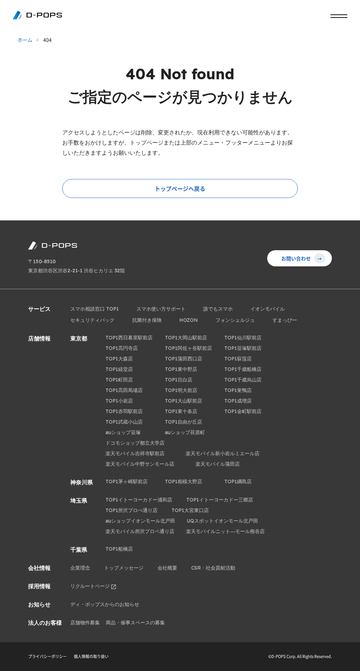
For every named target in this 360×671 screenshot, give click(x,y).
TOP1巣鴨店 (238, 390)
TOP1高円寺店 (121, 348)
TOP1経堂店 (119, 369)
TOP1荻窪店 (238, 359)
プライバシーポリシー (47, 656)
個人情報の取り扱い (91, 656)
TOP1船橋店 (119, 549)
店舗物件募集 (85, 622)
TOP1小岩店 (119, 401)
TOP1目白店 (178, 380)
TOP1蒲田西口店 (183, 359)
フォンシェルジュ (235, 320)
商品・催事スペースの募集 (135, 622)
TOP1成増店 (238, 401)
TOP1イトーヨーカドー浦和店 (138, 500)
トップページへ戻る (180, 188)
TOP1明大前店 (181, 390)
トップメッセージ (123, 568)
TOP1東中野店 (181, 369)
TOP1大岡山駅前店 (186, 337)
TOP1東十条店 (181, 411)
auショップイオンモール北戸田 (140, 521)
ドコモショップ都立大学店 (135, 443)
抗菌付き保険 (147, 320)
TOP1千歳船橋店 (243, 369)
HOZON (188, 320)
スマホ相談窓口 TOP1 (94, 309)
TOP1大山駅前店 (183, 401)
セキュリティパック (92, 320)
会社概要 (167, 568)
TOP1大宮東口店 (190, 510)
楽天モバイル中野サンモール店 (139, 464)
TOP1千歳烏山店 (243, 380)
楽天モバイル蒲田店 (217, 464)
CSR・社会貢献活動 (213, 568)
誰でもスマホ (218, 309)
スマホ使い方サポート (161, 309)
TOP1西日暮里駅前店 (129, 337)
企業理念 (80, 568)
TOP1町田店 (119, 380)
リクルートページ (90, 586)
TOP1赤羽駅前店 (124, 411)
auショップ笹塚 (123, 432)
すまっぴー (284, 320)
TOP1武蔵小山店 (124, 422)
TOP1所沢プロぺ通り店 (131, 510)
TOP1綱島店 (238, 481)
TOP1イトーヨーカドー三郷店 (219, 500)
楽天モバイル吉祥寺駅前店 (135, 453)
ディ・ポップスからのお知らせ (104, 604)
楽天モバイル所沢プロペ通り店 (139, 531)
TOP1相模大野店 (183, 481)
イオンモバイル (267, 309)
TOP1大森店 (119, 359)
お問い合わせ (301, 258)
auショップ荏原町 (185, 432)
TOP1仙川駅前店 (243, 337)
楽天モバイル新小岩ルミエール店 (222, 453)
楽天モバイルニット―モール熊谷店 (225, 531)
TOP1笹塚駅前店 (243, 348)
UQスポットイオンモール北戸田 (222, 521)
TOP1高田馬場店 (124, 390)
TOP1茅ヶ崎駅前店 (126, 481)
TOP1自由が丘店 (183, 422)
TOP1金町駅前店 (243, 411)
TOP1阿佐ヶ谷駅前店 (188, 348)
